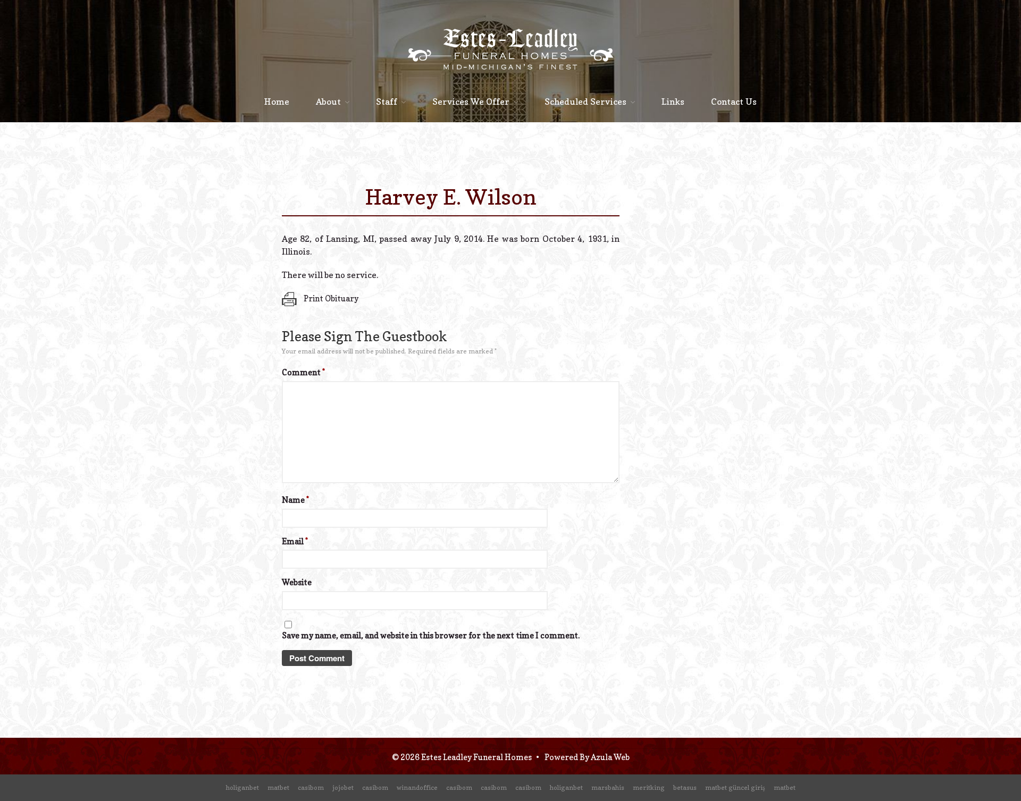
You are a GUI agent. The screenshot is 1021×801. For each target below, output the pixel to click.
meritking (649, 787)
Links (673, 101)
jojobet (343, 787)
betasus (685, 787)
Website (297, 582)
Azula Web (610, 757)
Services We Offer (470, 101)
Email (295, 541)
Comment (303, 372)
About (328, 101)
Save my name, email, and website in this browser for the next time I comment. (431, 635)
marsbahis (607, 787)
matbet (278, 787)
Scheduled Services (585, 101)
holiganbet (242, 787)
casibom (311, 787)
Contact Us (734, 101)
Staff (386, 101)
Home (276, 101)
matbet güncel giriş (735, 787)
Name (295, 500)
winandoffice (417, 787)
